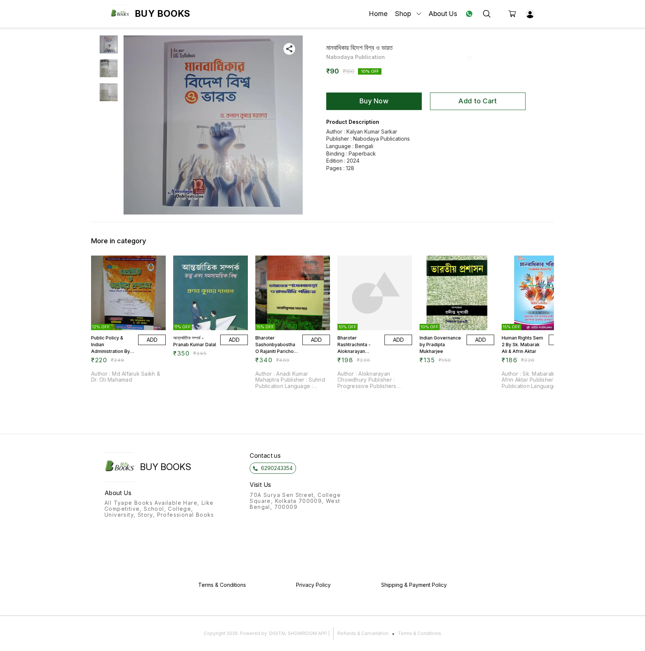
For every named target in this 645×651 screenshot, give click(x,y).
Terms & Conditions (419, 633)
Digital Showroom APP (298, 633)
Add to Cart (477, 101)
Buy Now (374, 101)
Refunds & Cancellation (363, 633)
